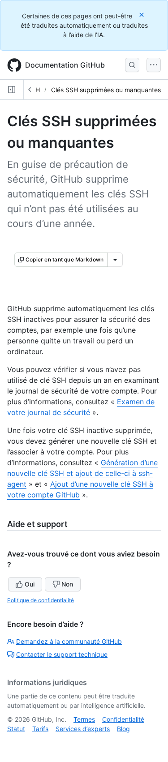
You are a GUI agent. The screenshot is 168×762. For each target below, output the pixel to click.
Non (67, 584)
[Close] (142, 14)
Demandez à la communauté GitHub (69, 641)
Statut (16, 728)
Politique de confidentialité (40, 600)
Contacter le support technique (62, 654)
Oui (29, 584)
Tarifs (40, 728)
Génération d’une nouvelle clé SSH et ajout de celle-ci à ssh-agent (82, 473)
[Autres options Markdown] (115, 260)
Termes (84, 719)
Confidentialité (123, 719)
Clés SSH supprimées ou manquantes (106, 90)
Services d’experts (83, 728)
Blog (123, 728)
